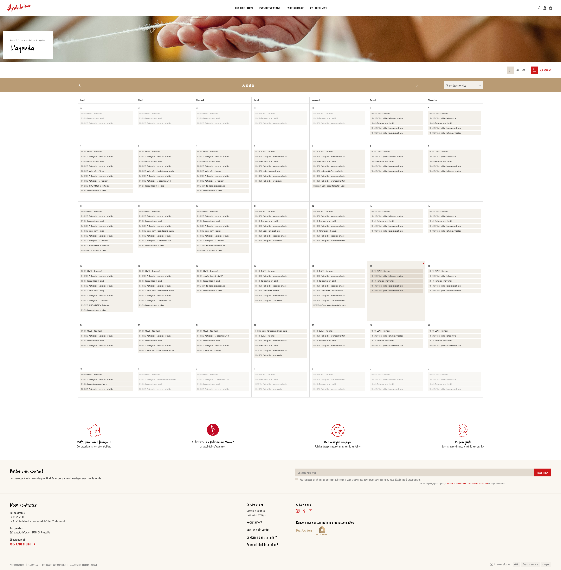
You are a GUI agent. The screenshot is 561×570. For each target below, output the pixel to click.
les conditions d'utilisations (478, 483)
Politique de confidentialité (54, 564)
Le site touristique (27, 40)
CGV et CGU (33, 564)
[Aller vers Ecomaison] (335, 531)
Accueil (13, 40)
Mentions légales (17, 564)
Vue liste (520, 70)
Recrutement (254, 522)
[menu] (280, 8)
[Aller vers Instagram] (297, 510)
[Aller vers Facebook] (304, 510)
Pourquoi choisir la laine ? (262, 544)
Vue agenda (545, 70)
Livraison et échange (256, 515)
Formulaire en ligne (21, 544)
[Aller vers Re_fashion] (304, 531)
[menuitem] (243, 8)
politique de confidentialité (456, 483)
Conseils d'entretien (255, 510)
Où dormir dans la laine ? (261, 537)
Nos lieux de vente (257, 529)
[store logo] (19, 8)
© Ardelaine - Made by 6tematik (83, 564)
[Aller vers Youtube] (310, 510)
